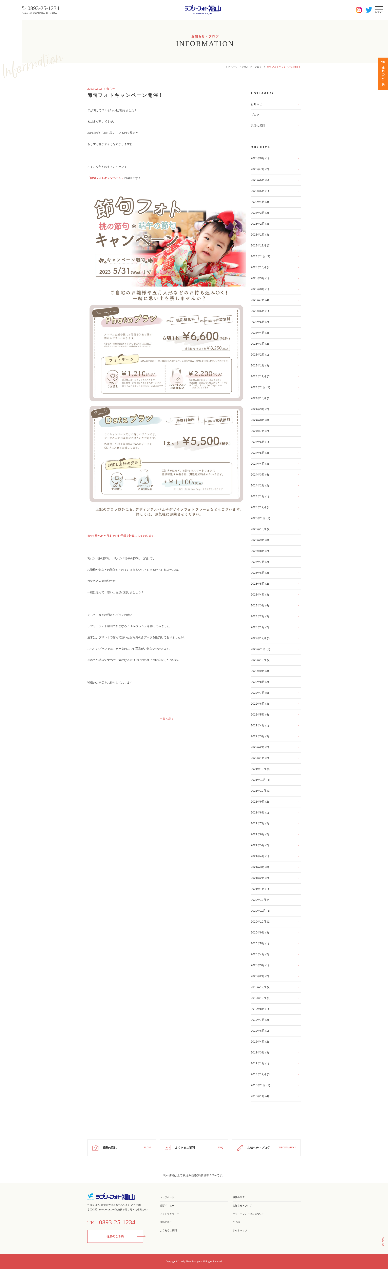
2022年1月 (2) (260, 758)
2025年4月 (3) (260, 332)
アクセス (135, 1205)
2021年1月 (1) (260, 888)
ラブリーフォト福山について (248, 1213)
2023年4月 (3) (260, 594)
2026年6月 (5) (260, 180)
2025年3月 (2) (260, 343)
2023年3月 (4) (260, 605)
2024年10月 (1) (261, 398)
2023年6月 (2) (260, 572)
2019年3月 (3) (260, 1052)
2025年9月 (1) (260, 278)
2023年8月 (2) (260, 550)
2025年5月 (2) (260, 321)
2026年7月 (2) (260, 169)
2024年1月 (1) (260, 496)
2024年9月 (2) (260, 409)
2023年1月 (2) (260, 627)
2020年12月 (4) (261, 899)
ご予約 (236, 1222)
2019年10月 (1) (261, 998)
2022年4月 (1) (260, 725)
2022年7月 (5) (260, 692)
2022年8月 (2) (260, 681)
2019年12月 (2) (261, 987)
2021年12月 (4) (261, 768)
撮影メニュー (167, 1205)
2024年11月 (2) (260, 387)
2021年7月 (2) (260, 823)
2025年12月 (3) (261, 245)
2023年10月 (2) (261, 529)
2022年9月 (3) (260, 670)
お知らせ (256, 104)
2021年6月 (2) (260, 834)
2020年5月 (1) (260, 943)
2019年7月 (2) (260, 1019)
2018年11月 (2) (260, 1085)
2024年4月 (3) (260, 463)
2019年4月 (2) (260, 1041)
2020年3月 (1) (260, 965)
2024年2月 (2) (260, 485)
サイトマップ (240, 1230)
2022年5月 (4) (260, 714)
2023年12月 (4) (261, 507)
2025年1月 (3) (260, 365)
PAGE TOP (383, 1241)
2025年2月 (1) (260, 354)
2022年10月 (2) (261, 660)
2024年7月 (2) (260, 430)
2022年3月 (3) (260, 736)
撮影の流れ (166, 1222)
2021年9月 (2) (260, 801)
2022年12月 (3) (261, 638)
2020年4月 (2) (260, 954)
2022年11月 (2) (260, 649)
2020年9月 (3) (260, 932)
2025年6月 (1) (260, 311)
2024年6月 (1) (260, 441)
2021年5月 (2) (260, 845)
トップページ (230, 66)
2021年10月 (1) (261, 790)
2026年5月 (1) (260, 191)
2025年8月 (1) (260, 289)
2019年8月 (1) (260, 1008)
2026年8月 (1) (260, 158)
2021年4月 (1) (260, 856)
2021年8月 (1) (260, 812)
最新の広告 (239, 1197)
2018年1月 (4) (260, 1096)
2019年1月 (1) (260, 1063)
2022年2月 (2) (260, 747)
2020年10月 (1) (261, 921)
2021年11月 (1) (260, 779)
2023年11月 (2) (260, 518)
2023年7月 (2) (260, 561)
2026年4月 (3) (260, 201)
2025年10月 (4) (261, 267)
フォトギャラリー (169, 1213)
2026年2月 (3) (260, 223)
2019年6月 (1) (260, 1030)
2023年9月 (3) (260, 540)
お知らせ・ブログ (252, 66)
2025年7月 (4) (260, 300)
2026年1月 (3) (260, 234)
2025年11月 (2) (260, 256)
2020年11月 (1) (260, 910)
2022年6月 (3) (260, 703)
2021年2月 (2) (260, 878)
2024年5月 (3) (260, 452)
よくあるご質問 (168, 1230)
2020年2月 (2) (260, 976)
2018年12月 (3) (261, 1074)
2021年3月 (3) (260, 867)
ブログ (255, 114)
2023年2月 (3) (260, 616)
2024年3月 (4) (260, 474)
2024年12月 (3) (261, 376)
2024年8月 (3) (260, 420)
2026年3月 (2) (260, 212)
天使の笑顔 (258, 125)
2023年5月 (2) (260, 583)
